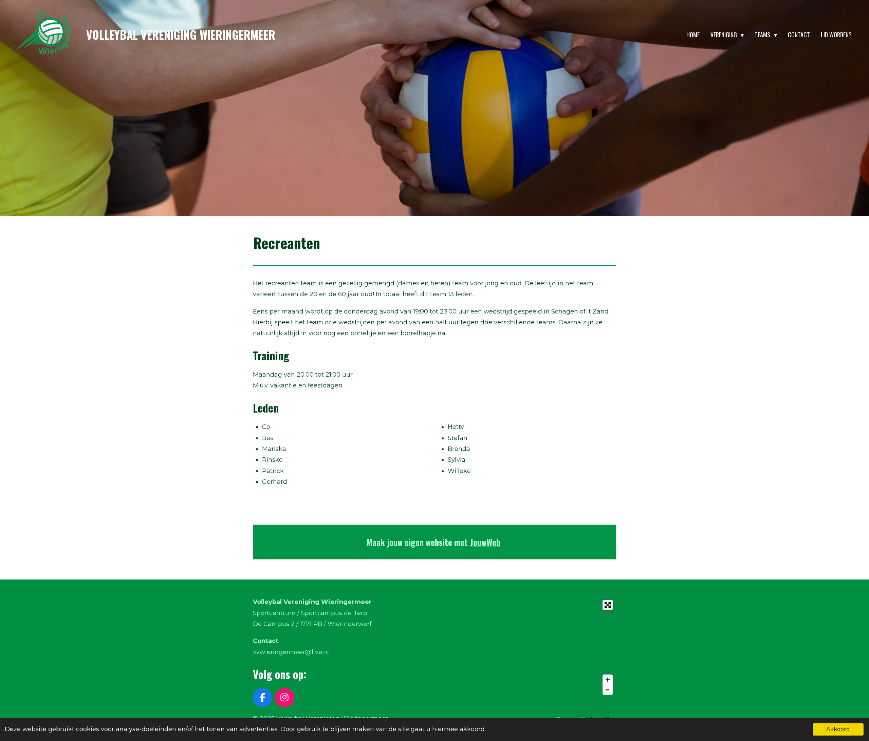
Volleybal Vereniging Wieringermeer (180, 34)
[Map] (527, 647)
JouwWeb (485, 542)
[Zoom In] (608, 679)
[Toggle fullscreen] (608, 605)
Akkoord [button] (838, 729)
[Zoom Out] (608, 690)
